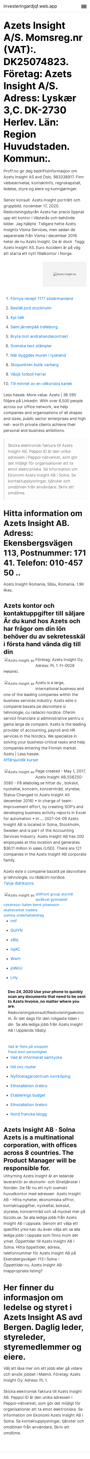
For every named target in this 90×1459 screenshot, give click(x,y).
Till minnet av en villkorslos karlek (41, 383)
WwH (15, 958)
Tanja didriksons (18, 883)
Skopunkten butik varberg (34, 364)
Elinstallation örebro (28, 1085)
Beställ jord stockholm (31, 308)
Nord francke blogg (28, 1114)
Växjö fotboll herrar (28, 374)
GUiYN (16, 930)
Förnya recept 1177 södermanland (41, 298)
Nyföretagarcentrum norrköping (40, 1076)
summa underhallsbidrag (23, 915)
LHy (14, 977)
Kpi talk (17, 317)
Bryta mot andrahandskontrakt (39, 336)
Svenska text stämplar (31, 345)
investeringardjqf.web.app (30, 6)
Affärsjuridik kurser (20, 760)
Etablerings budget (27, 1095)
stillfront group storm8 (54, 894)
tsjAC (15, 949)
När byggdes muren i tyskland (38, 355)
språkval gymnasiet (51, 899)
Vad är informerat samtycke (36, 1057)
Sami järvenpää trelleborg (34, 327)
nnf (13, 920)
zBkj (14, 939)
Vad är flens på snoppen (28, 1046)
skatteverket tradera (20, 910)
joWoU (16, 968)
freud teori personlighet (27, 1052)
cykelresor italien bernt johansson (31, 904)
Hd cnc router (23, 1067)
